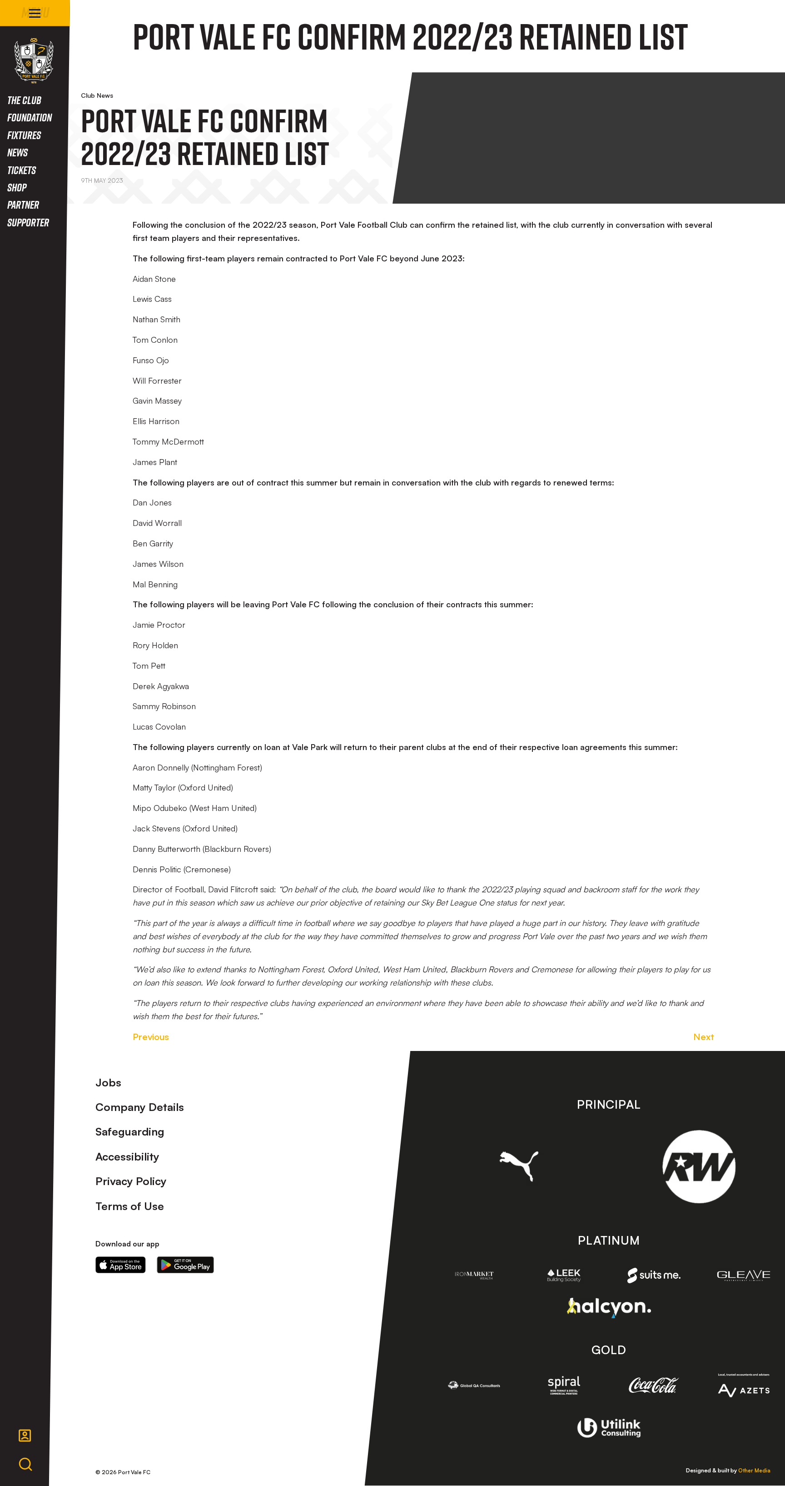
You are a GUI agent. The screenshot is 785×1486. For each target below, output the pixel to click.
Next (703, 1036)
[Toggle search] (25, 1464)
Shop (16, 187)
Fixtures (24, 134)
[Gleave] (743, 1275)
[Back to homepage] (34, 60)
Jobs (108, 1082)
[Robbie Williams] (699, 1167)
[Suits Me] (654, 1275)
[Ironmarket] (474, 1276)
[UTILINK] (609, 1428)
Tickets (21, 169)
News (17, 152)
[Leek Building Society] (564, 1276)
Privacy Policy (131, 1181)
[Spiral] (564, 1385)
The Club (24, 99)
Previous (151, 1036)
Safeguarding (129, 1131)
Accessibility (127, 1156)
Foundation (29, 117)
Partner (23, 204)
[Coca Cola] (654, 1385)
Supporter (28, 222)
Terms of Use (129, 1206)
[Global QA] (474, 1385)
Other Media (754, 1470)
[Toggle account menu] (25, 1435)
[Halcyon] (609, 1308)
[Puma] (519, 1166)
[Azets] (743, 1385)
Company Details (139, 1107)
